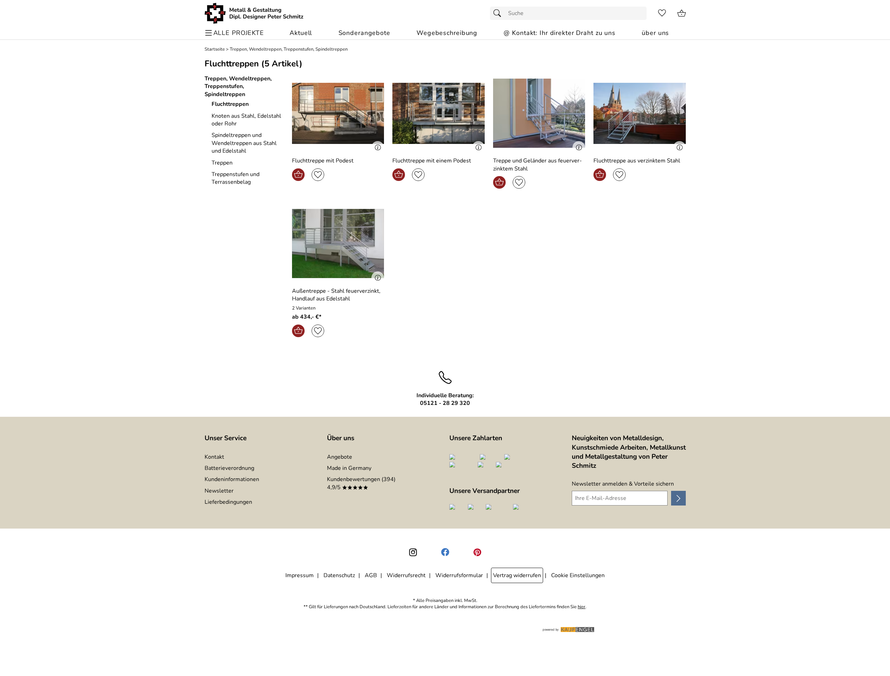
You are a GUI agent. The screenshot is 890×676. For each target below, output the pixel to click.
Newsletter (219, 491)
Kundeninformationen (232, 479)
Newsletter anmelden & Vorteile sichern (623, 484)
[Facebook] (445, 552)
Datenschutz (339, 575)
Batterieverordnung (229, 468)
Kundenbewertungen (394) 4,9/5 (361, 483)
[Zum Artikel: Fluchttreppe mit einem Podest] (438, 113)
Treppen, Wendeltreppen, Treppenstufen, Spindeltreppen (289, 49)
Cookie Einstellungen (578, 575)
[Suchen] (499, 13)
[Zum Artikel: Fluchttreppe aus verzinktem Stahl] (639, 113)
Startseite (215, 49)
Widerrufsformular (459, 575)
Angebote (339, 457)
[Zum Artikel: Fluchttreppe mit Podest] (338, 113)
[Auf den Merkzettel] (318, 174)
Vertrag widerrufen (517, 575)
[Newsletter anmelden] (678, 498)
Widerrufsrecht (406, 575)
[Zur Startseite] (254, 13)
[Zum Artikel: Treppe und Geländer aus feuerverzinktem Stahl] (539, 113)
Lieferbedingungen (228, 502)
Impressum (299, 575)
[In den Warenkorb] (298, 174)
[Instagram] (413, 552)
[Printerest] (477, 552)
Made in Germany (349, 468)
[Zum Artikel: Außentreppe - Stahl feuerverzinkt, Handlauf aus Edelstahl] (338, 243)
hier (581, 607)
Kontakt (214, 457)
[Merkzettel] (662, 13)
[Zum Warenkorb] (681, 13)
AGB (371, 575)
